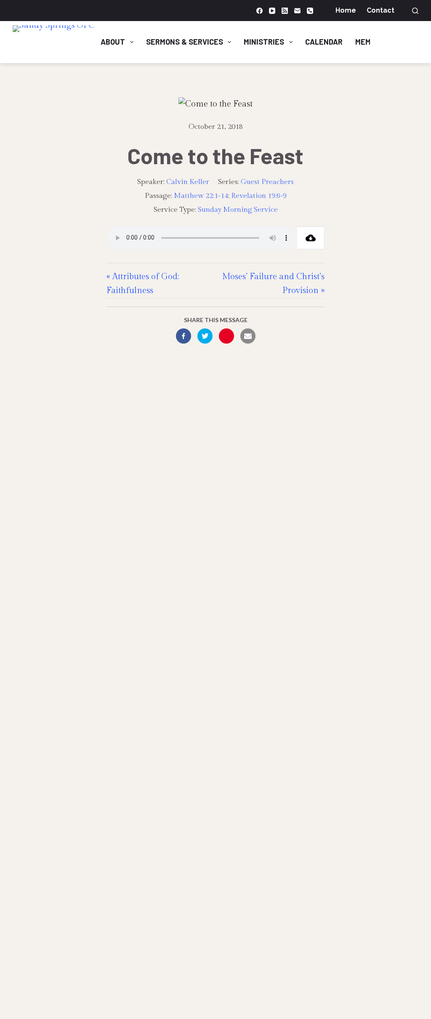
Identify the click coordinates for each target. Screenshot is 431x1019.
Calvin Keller (187, 182)
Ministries (264, 41)
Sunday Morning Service (238, 209)
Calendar (324, 41)
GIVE (401, 41)
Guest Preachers (267, 182)
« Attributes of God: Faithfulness (142, 284)
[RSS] (285, 11)
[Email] (297, 11)
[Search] (415, 11)
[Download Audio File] (311, 238)
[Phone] (310, 11)
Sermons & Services (184, 41)
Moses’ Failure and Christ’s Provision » (273, 284)
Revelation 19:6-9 (259, 196)
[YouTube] (272, 11)
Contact (380, 10)
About (113, 41)
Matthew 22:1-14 (201, 196)
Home (345, 10)
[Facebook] (259, 11)
